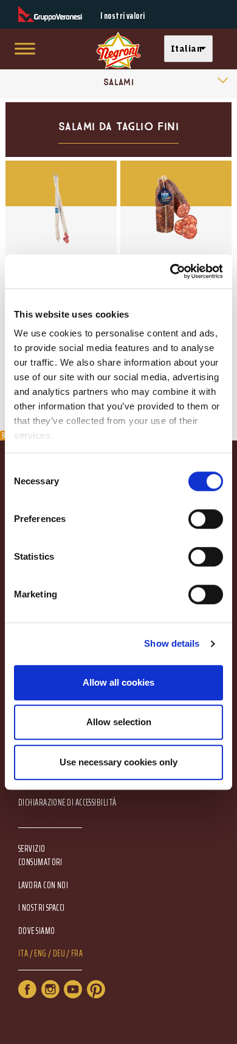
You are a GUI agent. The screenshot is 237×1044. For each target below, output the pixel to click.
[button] (191, 49)
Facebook (27, 989)
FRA (77, 954)
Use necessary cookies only (118, 762)
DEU (59, 954)
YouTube (73, 989)
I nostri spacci (41, 908)
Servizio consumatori (40, 855)
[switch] (205, 519)
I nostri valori (122, 16)
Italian (186, 48)
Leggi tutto (61, 226)
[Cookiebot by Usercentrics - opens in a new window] (170, 271)
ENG (40, 954)
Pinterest (96, 989)
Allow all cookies (118, 682)
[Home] (118, 50)
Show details (171, 643)
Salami (118, 82)
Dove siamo (36, 931)
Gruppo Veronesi (50, 14)
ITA (23, 954)
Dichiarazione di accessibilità (67, 803)
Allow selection (118, 722)
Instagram (50, 989)
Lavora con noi (43, 886)
